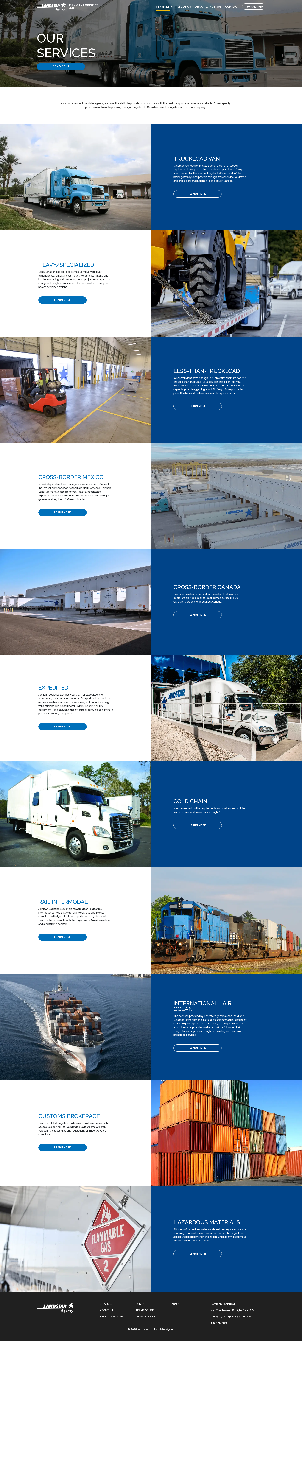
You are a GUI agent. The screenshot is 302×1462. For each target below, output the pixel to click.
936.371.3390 (254, 6)
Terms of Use (145, 1310)
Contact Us (61, 66)
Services (106, 1304)
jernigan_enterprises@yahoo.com (231, 1316)
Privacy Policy (146, 1316)
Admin (175, 1304)
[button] (164, 6)
